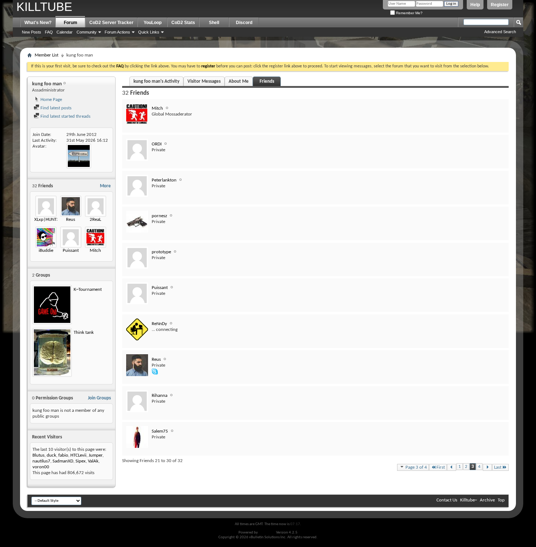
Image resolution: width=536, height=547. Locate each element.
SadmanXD (63, 461)
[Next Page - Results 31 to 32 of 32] (487, 467)
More (105, 186)
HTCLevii (78, 455)
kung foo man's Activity (156, 81)
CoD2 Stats (183, 22)
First (440, 467)
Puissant (71, 250)
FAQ (49, 32)
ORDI (157, 144)
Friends (267, 81)
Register (500, 4)
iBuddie (46, 250)
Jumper (95, 455)
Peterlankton (164, 180)
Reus (70, 219)
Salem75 (160, 431)
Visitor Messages (204, 81)
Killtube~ (468, 500)
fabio (63, 455)
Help (475, 4)
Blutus (38, 455)
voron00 (40, 467)
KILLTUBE (44, 6)
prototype (161, 252)
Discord (244, 22)
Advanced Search (500, 32)
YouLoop (153, 22)
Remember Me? (409, 13)
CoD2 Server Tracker (111, 22)
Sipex (80, 461)
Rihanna (159, 395)
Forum (70, 22)
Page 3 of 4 (416, 467)
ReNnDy (159, 323)
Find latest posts (55, 108)
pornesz (159, 216)
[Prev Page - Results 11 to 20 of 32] (451, 467)
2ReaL (95, 219)
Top (501, 500)
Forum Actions (117, 32)
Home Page (50, 99)
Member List (46, 55)
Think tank (84, 332)
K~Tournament (88, 289)
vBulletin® (267, 533)
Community (87, 32)
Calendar (65, 32)
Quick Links (148, 32)
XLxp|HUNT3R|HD (52, 219)
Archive (487, 500)
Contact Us (446, 500)
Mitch (95, 250)
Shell (214, 22)
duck (51, 455)
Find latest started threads (64, 116)
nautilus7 (41, 461)
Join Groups (99, 398)
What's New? (37, 22)
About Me (239, 81)
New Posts (31, 32)
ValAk (93, 461)
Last (497, 467)
